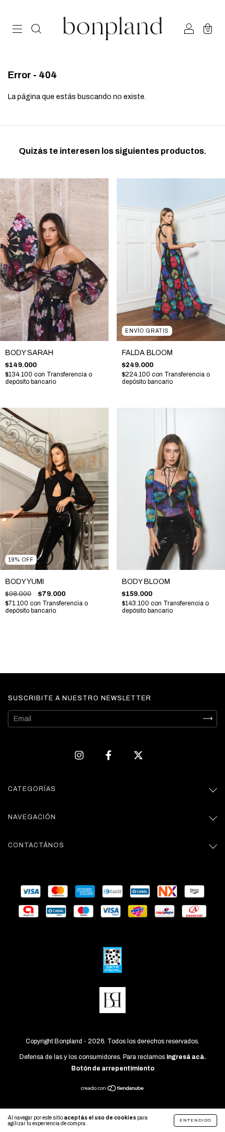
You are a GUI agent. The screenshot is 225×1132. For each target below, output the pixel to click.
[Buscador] (36, 30)
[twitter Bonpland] (138, 755)
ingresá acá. (186, 1057)
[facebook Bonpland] (109, 755)
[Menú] (17, 30)
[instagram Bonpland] (80, 755)
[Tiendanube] (112, 1089)
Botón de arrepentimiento (112, 1068)
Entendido (195, 1120)
